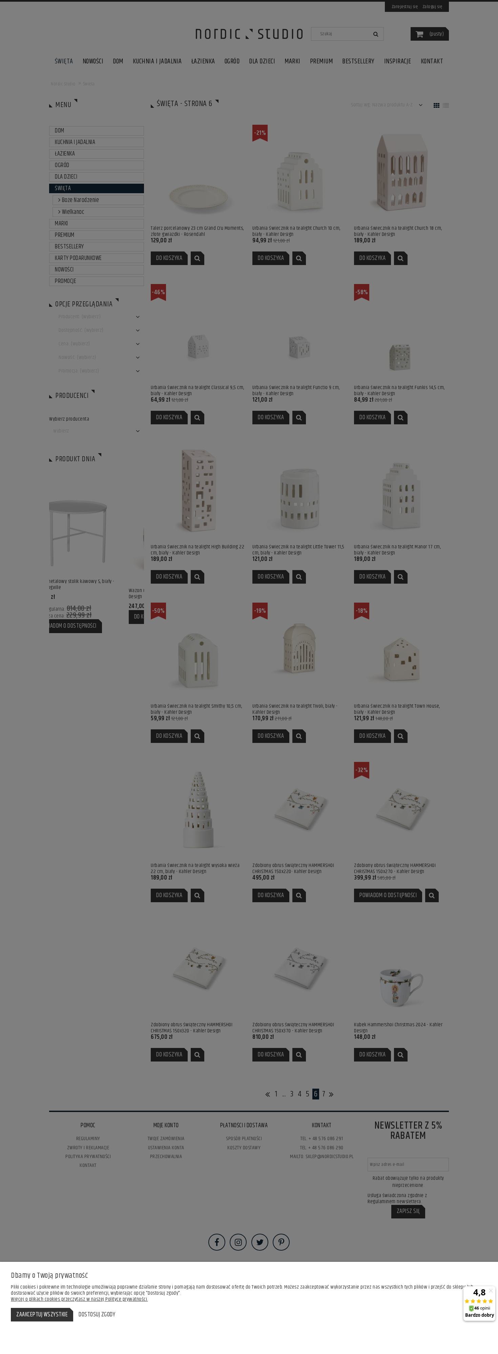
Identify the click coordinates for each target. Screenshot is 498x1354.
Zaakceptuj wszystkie (42, 1314)
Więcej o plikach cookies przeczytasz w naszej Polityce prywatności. (79, 1299)
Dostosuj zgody (97, 1314)
